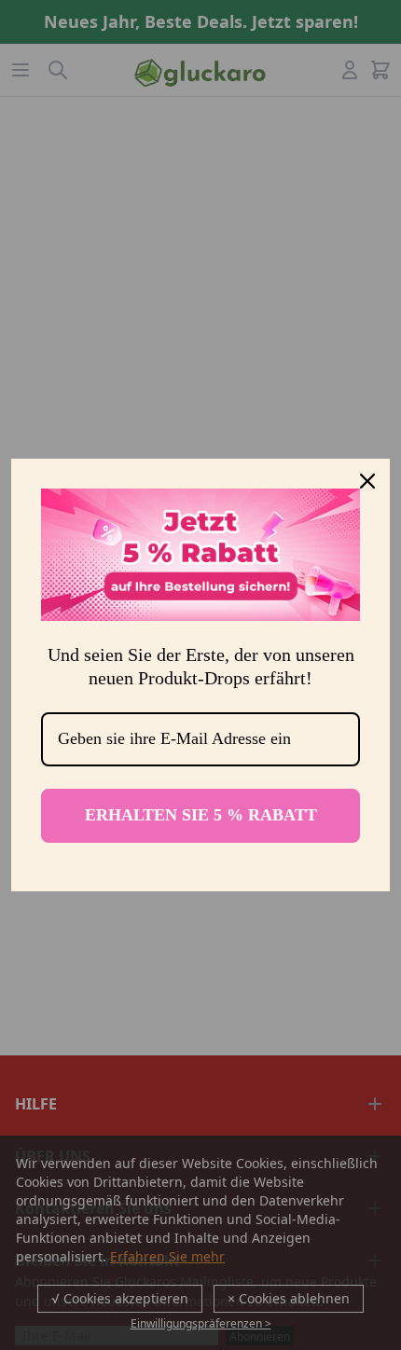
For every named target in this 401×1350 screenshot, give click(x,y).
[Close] (367, 481)
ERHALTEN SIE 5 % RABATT (201, 815)
